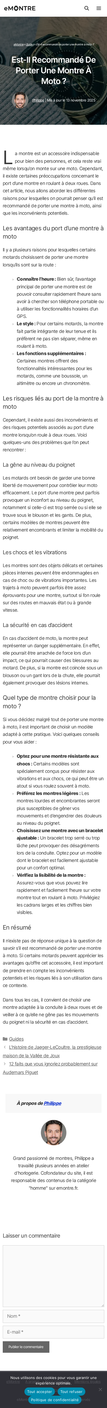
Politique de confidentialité (55, 1400)
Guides (29, 44)
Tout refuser (71, 1391)
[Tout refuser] (100, 1389)
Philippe (52, 1103)
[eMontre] (21, 8)
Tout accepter (39, 1391)
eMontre (18, 44)
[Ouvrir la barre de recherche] (86, 8)
